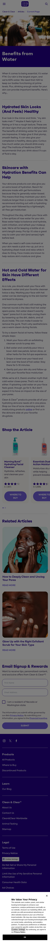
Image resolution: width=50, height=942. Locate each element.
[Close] (47, 896)
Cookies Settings (18, 930)
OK (25, 937)
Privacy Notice (19, 932)
